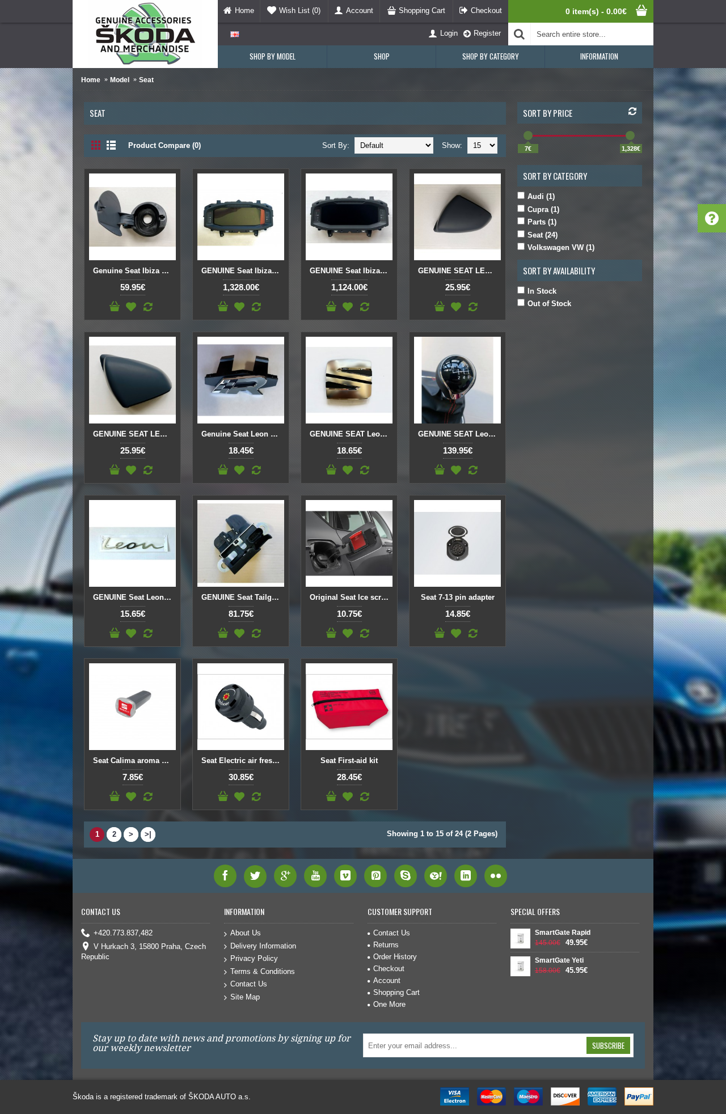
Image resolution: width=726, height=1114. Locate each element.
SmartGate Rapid (562, 933)
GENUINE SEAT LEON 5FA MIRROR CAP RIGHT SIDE (134, 434)
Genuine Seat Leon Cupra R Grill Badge (242, 434)
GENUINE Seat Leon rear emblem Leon (134, 597)
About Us (245, 933)
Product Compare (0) (164, 145)
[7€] (528, 135)
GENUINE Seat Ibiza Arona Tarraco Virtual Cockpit (242, 270)
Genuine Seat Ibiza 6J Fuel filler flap (134, 270)
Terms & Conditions (262, 971)
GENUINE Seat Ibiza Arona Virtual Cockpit (351, 270)
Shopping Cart (396, 992)
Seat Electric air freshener (242, 760)
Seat (146, 80)
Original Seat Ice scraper (351, 597)
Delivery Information (263, 946)
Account (386, 980)
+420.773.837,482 (123, 933)
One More (389, 1004)
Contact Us (248, 984)
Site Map (245, 997)
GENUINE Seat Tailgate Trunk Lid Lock (242, 597)
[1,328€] (630, 135)
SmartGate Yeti (559, 960)
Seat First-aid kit (349, 760)
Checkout (388, 968)
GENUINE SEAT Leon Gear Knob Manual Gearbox (459, 434)
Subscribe (608, 1045)
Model (119, 80)
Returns (386, 945)
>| (148, 834)
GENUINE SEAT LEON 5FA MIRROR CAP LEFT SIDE (459, 270)
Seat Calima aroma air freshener (134, 760)
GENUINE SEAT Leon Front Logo (351, 434)
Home (90, 80)
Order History (395, 956)
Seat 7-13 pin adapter (458, 597)
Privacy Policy (254, 958)
